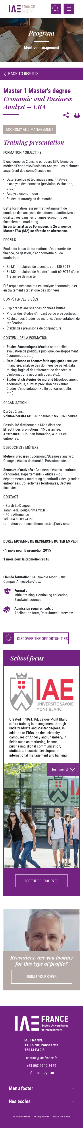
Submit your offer (41, 977)
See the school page (41, 881)
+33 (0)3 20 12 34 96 (41, 1066)
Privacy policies (41, 1116)
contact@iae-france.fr (41, 1058)
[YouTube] (52, 1073)
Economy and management (29, 129)
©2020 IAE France (61, 1116)
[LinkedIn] (45, 1073)
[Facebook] (31, 1073)
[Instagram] (38, 1073)
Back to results (23, 73)
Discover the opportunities (42, 638)
